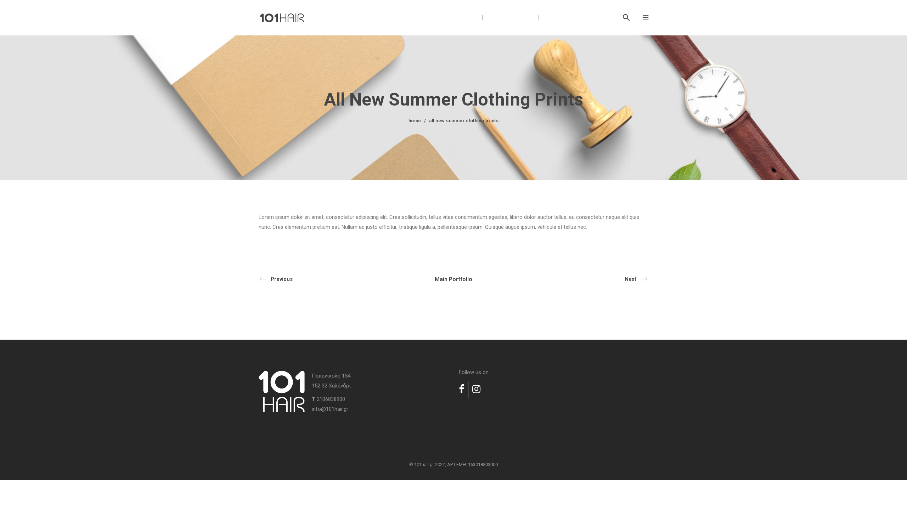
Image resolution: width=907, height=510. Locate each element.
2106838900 (331, 399)
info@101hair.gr (330, 409)
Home (415, 120)
